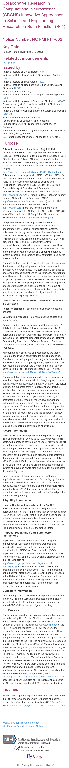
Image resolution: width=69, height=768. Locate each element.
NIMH (43, 71)
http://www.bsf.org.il (13, 207)
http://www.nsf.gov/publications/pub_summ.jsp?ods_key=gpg (27, 564)
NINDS (7, 78)
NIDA (41, 81)
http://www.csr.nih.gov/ (45, 624)
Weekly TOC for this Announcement (21, 722)
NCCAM (7, 114)
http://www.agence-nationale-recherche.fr (24, 201)
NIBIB (6, 97)
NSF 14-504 (9, 62)
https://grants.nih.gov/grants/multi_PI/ (41, 647)
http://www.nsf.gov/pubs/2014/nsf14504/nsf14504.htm (31, 172)
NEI (28, 91)
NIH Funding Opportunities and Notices (23, 726)
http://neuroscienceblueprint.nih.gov (33, 217)
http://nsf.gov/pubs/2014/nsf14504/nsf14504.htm (39, 705)
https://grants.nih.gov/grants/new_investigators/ (28, 676)
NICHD (34, 107)
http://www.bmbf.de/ (13, 194)
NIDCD (18, 88)
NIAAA (60, 101)
